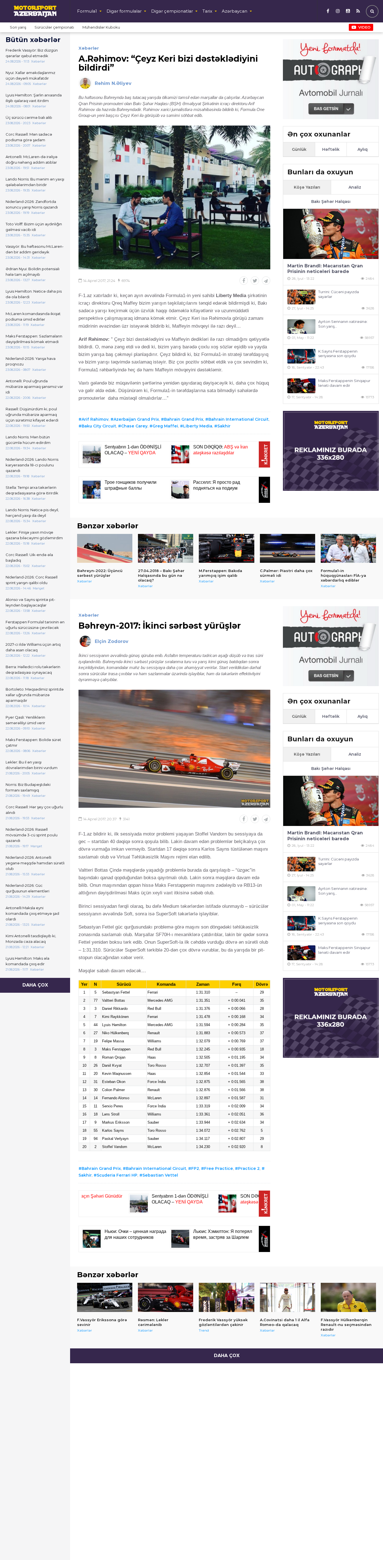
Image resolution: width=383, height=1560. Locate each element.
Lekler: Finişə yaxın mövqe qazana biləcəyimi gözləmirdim (34, 535)
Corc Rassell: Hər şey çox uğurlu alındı (34, 810)
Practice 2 (249, 1168)
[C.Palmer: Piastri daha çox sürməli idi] (287, 548)
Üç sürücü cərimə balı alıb (29, 117)
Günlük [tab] (299, 149)
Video (364, 27)
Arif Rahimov (95, 419)
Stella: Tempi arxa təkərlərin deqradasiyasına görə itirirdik (32, 490)
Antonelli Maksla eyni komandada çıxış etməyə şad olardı (32, 913)
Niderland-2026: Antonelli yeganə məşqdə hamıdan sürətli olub (35, 863)
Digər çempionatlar (172, 11)
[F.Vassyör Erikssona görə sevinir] (104, 1297)
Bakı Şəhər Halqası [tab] (330, 201)
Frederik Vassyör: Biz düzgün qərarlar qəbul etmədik (32, 53)
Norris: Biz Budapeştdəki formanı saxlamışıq (28, 787)
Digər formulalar (124, 11)
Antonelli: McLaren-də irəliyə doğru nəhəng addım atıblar (31, 159)
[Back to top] (367, 1544)
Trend (204, 1330)
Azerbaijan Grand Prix (136, 419)
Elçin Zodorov (111, 641)
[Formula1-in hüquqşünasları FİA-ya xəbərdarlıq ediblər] (348, 548)
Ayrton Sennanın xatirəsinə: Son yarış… (343, 323)
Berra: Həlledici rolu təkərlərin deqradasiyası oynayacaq (33, 670)
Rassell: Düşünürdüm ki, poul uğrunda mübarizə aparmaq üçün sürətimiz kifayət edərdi (32, 414)
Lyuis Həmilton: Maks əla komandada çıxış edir (27, 961)
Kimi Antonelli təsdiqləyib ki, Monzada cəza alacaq (31, 939)
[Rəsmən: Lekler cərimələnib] (165, 1297)
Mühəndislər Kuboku (101, 27)
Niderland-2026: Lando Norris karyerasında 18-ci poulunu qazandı (32, 465)
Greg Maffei (165, 426)
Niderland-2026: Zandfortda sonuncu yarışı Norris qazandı (32, 204)
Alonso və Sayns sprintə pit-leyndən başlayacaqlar (30, 602)
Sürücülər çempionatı (54, 27)
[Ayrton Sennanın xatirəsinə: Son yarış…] (301, 326)
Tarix (207, 11)
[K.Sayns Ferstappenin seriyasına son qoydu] (301, 356)
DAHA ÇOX (35, 985)
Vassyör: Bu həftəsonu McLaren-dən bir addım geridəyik (35, 249)
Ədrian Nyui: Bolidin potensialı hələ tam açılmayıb (32, 272)
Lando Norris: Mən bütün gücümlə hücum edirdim (28, 440)
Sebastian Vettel (160, 1175)
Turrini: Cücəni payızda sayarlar (338, 294)
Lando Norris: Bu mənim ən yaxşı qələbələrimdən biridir (35, 182)
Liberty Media (197, 426)
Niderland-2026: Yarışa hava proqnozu (31, 361)
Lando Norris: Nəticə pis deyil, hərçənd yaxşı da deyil (32, 513)
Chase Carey (134, 426)
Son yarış (18, 27)
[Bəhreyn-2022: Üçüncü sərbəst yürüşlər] (104, 548)
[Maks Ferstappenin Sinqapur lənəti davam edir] (301, 385)
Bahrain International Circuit (238, 419)
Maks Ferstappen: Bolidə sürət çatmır (33, 742)
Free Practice (218, 1168)
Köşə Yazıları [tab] (307, 187)
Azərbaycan (234, 11)
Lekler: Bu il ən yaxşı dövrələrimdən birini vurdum (31, 765)
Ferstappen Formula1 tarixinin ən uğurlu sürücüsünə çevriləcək (35, 625)
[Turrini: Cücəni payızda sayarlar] (301, 297)
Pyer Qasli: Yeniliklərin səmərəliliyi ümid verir (25, 720)
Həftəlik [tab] (331, 149)
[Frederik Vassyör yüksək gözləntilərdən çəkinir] (226, 1297)
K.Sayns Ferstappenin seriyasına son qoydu (337, 353)
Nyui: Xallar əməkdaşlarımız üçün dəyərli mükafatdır (30, 75)
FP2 (195, 1168)
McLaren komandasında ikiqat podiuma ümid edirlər (33, 316)
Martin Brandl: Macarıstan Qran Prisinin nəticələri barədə (325, 268)
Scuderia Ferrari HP (117, 1175)
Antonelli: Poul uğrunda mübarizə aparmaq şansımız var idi (34, 386)
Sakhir (223, 426)
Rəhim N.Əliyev (113, 83)
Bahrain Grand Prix (183, 419)
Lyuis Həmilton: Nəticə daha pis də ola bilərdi (34, 294)
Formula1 (87, 11)
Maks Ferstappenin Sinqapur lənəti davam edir (344, 383)
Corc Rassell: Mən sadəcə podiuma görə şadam (29, 137)
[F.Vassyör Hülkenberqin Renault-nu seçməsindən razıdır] (348, 1297)
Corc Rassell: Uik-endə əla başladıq (29, 557)
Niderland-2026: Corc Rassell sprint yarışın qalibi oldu (31, 580)
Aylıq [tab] (362, 149)
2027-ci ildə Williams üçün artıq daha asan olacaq (33, 647)
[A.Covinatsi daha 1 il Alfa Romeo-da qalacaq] (287, 1297)
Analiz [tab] (355, 187)
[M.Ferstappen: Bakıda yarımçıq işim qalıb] (226, 548)
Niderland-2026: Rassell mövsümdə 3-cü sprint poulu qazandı (31, 835)
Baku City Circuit (99, 426)
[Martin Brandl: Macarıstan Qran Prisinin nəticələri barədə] (331, 234)
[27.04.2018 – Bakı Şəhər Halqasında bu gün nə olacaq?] (165, 548)
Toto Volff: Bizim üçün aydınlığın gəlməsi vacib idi (34, 227)
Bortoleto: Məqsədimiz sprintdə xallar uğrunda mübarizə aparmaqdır (35, 695)
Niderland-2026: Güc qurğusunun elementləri (27, 888)
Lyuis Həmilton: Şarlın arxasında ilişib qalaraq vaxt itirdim (34, 98)
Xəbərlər (89, 48)
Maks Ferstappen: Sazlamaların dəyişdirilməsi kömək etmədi (34, 339)
